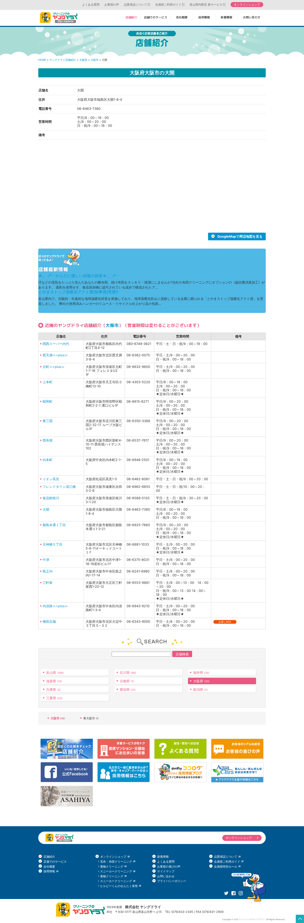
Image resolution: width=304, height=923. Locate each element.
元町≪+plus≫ (54, 367)
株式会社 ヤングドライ (143, 907)
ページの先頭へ (300, 919)
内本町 (48, 460)
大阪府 (83, 59)
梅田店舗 (49, 621)
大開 (46, 509)
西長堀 (48, 440)
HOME (42, 59)
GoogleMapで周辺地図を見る (239, 236)
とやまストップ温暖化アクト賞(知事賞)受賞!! (78, 292)
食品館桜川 (51, 498)
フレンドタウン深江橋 (59, 487)
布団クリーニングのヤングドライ (249, 919)
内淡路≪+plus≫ (55, 606)
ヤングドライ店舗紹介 (62, 59)
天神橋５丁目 (52, 544)
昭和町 (48, 401)
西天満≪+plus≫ (55, 355)
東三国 (48, 421)
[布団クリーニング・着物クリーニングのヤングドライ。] (60, 18)
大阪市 (95, 59)
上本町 (48, 382)
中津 (46, 560)
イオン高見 (51, 479)
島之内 (48, 571)
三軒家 (48, 583)
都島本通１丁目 (54, 525)
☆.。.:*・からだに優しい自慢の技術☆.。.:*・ (79, 275)
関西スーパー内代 (56, 344)
